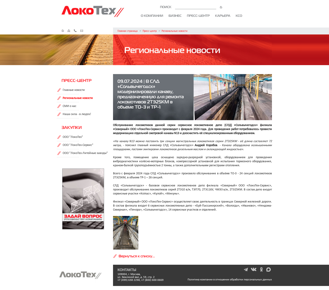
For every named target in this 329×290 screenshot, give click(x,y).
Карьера (222, 15)
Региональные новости (174, 31)
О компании (152, 15)
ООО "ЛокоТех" (73, 137)
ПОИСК (166, 7)
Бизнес (175, 15)
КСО (239, 15)
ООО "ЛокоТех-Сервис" (78, 145)
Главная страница (128, 31)
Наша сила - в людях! (77, 114)
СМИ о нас (69, 106)
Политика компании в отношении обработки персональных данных (230, 279)
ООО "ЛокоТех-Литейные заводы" (85, 153)
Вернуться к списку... (137, 256)
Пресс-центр (198, 15)
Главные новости (74, 90)
